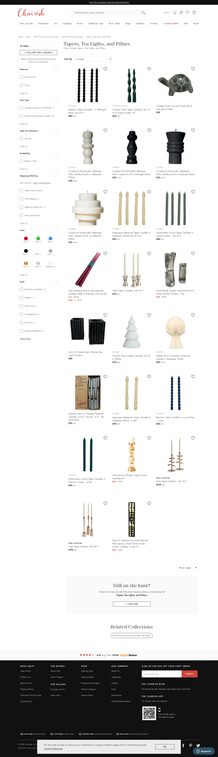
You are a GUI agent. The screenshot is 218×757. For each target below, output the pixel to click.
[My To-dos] (174, 12)
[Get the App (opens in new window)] (149, 713)
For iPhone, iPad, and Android (154, 701)
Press (113, 689)
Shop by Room (87, 695)
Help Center (25, 671)
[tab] (38, 77)
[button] (187, 12)
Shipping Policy (27, 689)
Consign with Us (58, 689)
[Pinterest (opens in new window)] (190, 745)
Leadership (116, 677)
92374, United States (41, 183)
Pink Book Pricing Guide (30, 695)
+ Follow (38, 52)
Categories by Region (90, 683)
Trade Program (57, 677)
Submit (189, 674)
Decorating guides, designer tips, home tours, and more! (166, 689)
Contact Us (25, 677)
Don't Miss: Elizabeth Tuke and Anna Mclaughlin (109, 2)
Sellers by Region (88, 689)
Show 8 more (25, 339)
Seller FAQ (55, 695)
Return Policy (26, 683)
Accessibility (26, 701)
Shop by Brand (87, 677)
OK (165, 747)
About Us (115, 671)
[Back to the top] (212, 740)
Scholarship (116, 695)
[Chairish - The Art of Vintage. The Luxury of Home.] (31, 13)
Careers (114, 683)
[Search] (143, 12)
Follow (133, 604)
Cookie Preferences (53, 748)
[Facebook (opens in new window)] (183, 745)
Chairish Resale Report (121, 701)
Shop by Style (87, 671)
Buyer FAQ (55, 671)
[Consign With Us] (181, 12)
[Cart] (194, 12)
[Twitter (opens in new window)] (198, 745)
